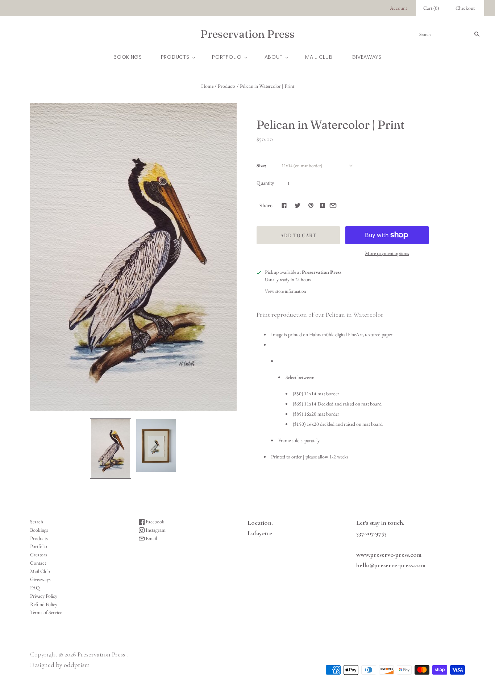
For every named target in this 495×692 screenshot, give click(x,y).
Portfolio (226, 57)
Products (175, 57)
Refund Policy (43, 604)
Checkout (465, 8)
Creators (38, 554)
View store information (285, 291)
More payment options (387, 253)
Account (398, 8)
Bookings (127, 57)
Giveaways (367, 57)
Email (151, 538)
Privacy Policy (43, 596)
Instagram (155, 530)
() (431, 8)
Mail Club (318, 57)
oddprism (77, 665)
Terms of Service (46, 612)
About (274, 57)
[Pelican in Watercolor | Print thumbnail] (110, 448)
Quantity (265, 183)
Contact (38, 563)
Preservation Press (101, 654)
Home (207, 86)
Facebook (155, 521)
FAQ (35, 587)
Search (36, 521)
